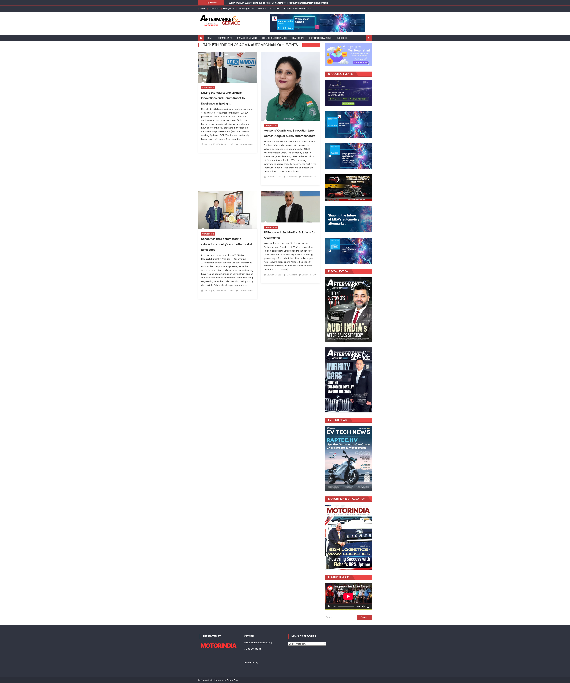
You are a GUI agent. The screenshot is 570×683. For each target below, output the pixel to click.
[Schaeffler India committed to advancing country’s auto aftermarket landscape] (227, 210)
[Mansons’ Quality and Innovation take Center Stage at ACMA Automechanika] (290, 86)
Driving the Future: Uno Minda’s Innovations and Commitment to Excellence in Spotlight (223, 98)
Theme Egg (232, 680)
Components (225, 38)
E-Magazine (228, 8)
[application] (348, 596)
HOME (210, 38)
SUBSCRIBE (342, 38)
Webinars (262, 8)
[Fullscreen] (367, 606)
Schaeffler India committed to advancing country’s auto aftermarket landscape (226, 244)
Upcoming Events (246, 8)
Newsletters (275, 8)
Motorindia (229, 144)
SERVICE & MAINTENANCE (274, 38)
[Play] (328, 606)
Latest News (214, 8)
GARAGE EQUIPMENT (247, 38)
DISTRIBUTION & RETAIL (320, 38)
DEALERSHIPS (298, 38)
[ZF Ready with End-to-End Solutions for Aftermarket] (290, 206)
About (202, 8)
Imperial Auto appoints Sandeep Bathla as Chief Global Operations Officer (267, 2)
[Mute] (363, 606)
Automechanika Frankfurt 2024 (298, 8)
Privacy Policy (251, 662)
